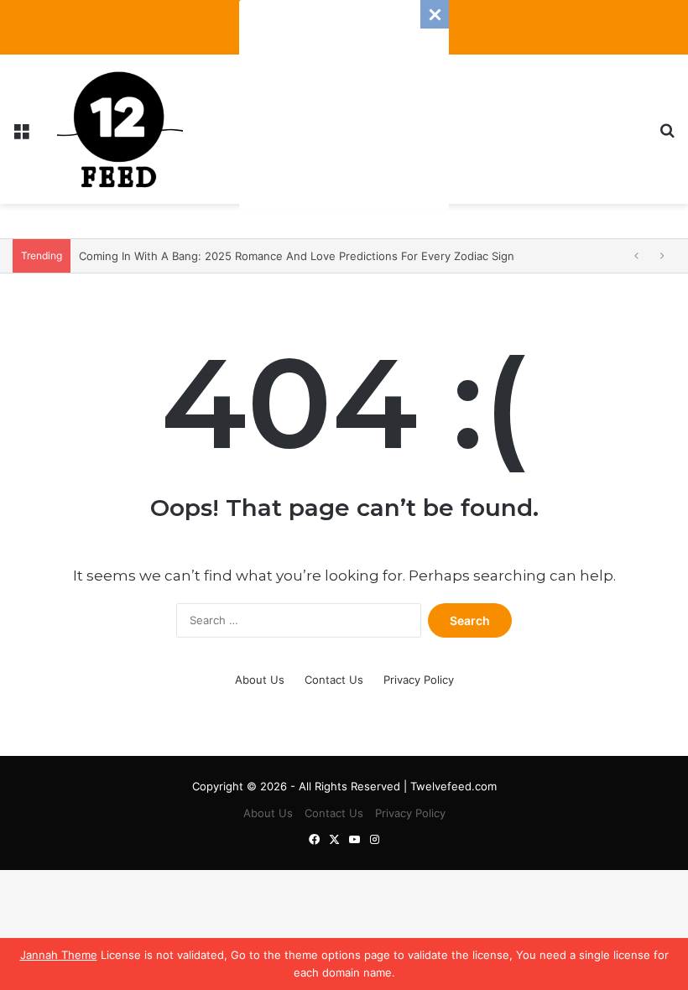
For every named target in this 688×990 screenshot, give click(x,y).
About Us (259, 679)
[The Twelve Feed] (120, 129)
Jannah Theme (58, 954)
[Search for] (667, 135)
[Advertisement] (344, 105)
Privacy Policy (418, 679)
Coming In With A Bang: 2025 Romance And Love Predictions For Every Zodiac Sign (296, 256)
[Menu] (21, 135)
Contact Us (334, 679)
